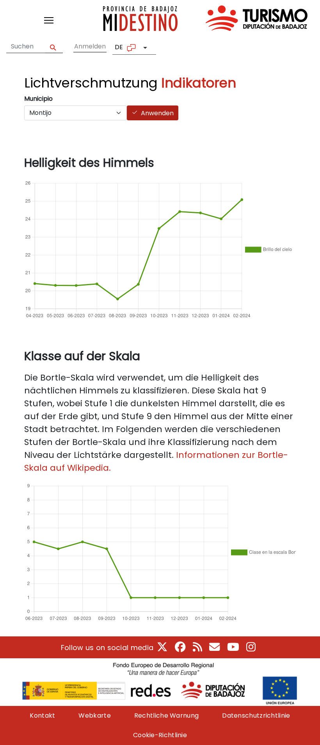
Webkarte (94, 715)
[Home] (205, 20)
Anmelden (90, 46)
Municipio (38, 98)
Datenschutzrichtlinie (256, 715)
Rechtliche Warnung (166, 715)
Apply (54, 47)
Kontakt (42, 715)
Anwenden (157, 113)
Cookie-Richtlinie (160, 735)
